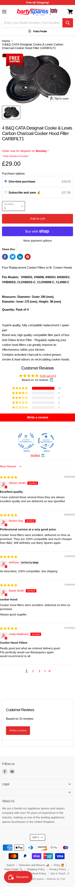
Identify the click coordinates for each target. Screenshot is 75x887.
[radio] (5, 181)
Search (10, 865)
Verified (35, 455)
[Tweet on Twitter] (13, 257)
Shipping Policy (36, 869)
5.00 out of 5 (48, 375)
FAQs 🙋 (59, 865)
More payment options (37, 240)
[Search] (67, 22)
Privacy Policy (57, 869)
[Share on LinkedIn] (20, 257)
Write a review (18, 730)
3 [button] (39, 671)
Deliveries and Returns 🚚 (34, 865)
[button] (20, 388)
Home (6, 41)
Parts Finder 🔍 (13, 869)
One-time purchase (22, 181)
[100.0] (26, 441)
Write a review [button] (37, 417)
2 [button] (33, 671)
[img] (8, 477)
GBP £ (35, 837)
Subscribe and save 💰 (25, 192)
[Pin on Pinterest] (28, 257)
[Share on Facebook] (5, 257)
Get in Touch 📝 (60, 873)
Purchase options (13, 173)
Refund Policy (38, 873)
